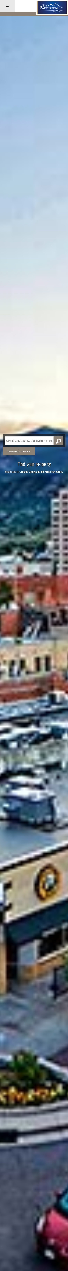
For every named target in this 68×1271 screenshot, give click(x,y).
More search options (18, 451)
